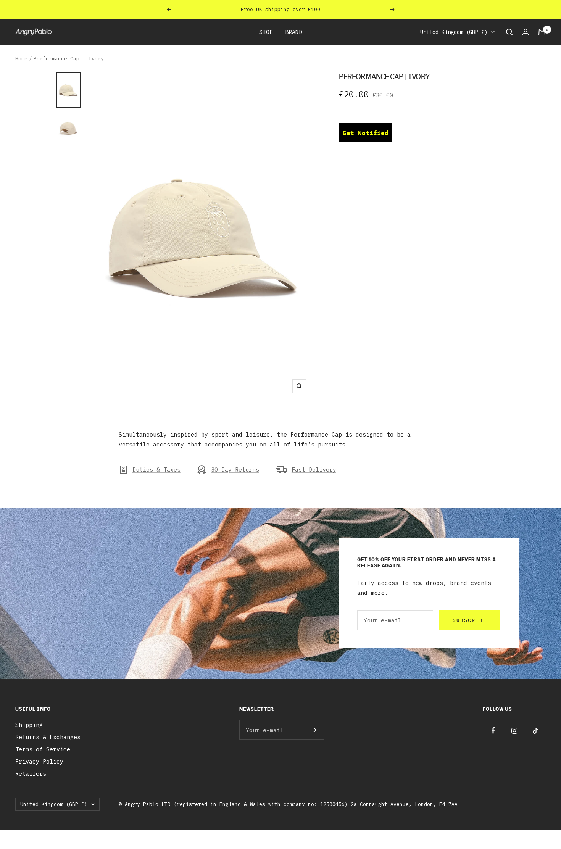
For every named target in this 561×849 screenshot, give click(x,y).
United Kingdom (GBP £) (453, 32)
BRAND (293, 31)
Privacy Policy (39, 761)
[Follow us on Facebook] (493, 730)
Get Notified (366, 132)
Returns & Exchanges (48, 737)
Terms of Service (42, 749)
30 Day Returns (235, 469)
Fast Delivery (314, 469)
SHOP (266, 31)
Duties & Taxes (156, 469)
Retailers (30, 773)
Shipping (29, 724)
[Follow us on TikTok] (535, 730)
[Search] (509, 32)
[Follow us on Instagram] (514, 730)
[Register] (313, 730)
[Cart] (542, 32)
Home (21, 58)
